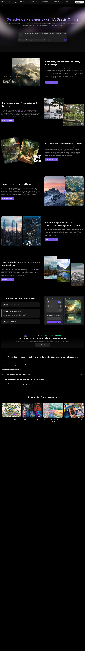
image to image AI (20, 111)
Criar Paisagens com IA (51, 82)
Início (4, 5)
